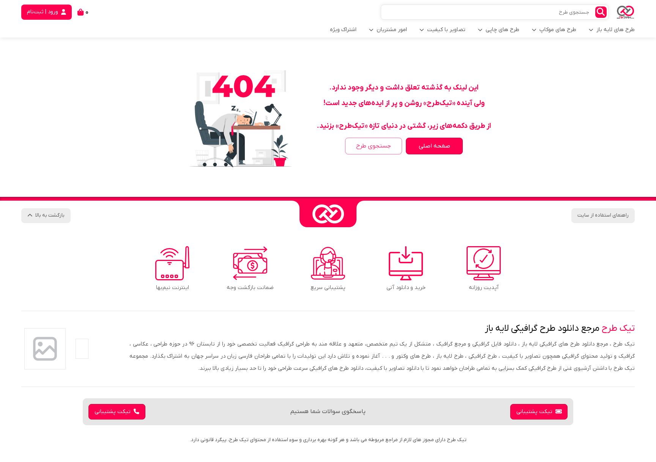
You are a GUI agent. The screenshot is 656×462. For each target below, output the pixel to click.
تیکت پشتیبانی (534, 411)
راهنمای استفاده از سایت (603, 215)
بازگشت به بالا (50, 215)
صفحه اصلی (434, 146)
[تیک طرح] (328, 213)
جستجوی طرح (373, 146)
